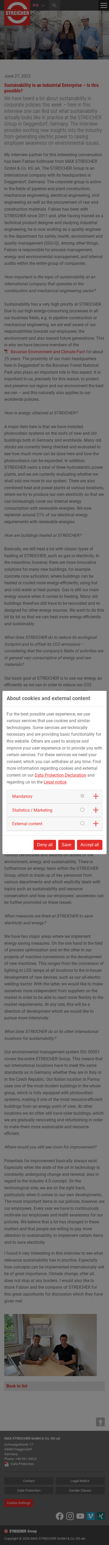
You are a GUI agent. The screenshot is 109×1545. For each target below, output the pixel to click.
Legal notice (55, 782)
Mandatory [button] (22, 796)
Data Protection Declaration (60, 775)
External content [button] (27, 823)
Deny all (45, 844)
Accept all (89, 844)
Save (66, 844)
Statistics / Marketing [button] (32, 810)
